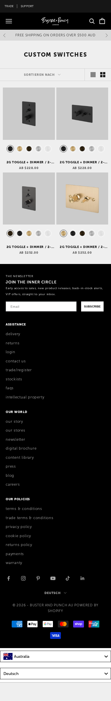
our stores (15, 430)
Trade (9, 6)
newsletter (15, 440)
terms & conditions (24, 509)
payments (15, 554)
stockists (14, 379)
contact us (16, 361)
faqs (10, 388)
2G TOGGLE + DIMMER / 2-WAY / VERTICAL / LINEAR (29, 247)
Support (27, 6)
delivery (13, 334)
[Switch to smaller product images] (102, 75)
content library (20, 458)
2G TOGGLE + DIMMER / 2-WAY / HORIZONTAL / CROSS (82, 162)
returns (12, 343)
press (11, 466)
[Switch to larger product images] (93, 75)
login (10, 352)
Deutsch (52, 593)
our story (14, 422)
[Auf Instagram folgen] (23, 578)
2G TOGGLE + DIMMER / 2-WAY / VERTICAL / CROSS (29, 162)
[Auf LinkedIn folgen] (82, 578)
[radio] (9, 148)
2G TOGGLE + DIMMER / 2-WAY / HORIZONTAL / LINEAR (82, 247)
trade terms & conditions (30, 518)
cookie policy (18, 536)
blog (10, 476)
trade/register (19, 370)
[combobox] (55, 656)
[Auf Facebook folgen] (8, 578)
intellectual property (25, 397)
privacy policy (19, 527)
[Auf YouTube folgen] (53, 578)
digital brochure (21, 448)
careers (13, 484)
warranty (14, 563)
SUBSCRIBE (92, 306)
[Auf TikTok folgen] (68, 578)
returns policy (19, 545)
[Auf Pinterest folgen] (38, 578)
